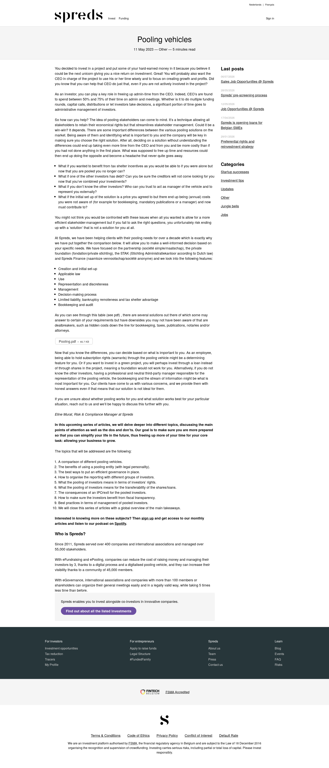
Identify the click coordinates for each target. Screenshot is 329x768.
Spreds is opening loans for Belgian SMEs (241, 125)
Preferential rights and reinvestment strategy (237, 144)
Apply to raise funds (143, 648)
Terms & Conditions (106, 735)
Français (269, 4)
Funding (124, 18)
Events (279, 654)
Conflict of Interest (198, 735)
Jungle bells (230, 205)
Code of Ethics (138, 735)
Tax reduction (54, 654)
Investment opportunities (61, 648)
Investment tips (232, 180)
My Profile (51, 664)
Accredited (177, 692)
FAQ (278, 659)
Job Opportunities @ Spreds (242, 108)
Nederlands (255, 4)
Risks (278, 664)
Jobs (224, 214)
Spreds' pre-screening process (244, 94)
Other (225, 197)
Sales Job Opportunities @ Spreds (247, 81)
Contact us (215, 664)
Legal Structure (140, 654)
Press (212, 659)
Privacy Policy (167, 735)
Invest (111, 18)
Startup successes (235, 171)
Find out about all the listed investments (98, 611)
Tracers (50, 659)
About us (214, 648)
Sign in (270, 18)
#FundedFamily (140, 659)
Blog (278, 648)
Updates (227, 188)
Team (212, 654)
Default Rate (228, 735)
